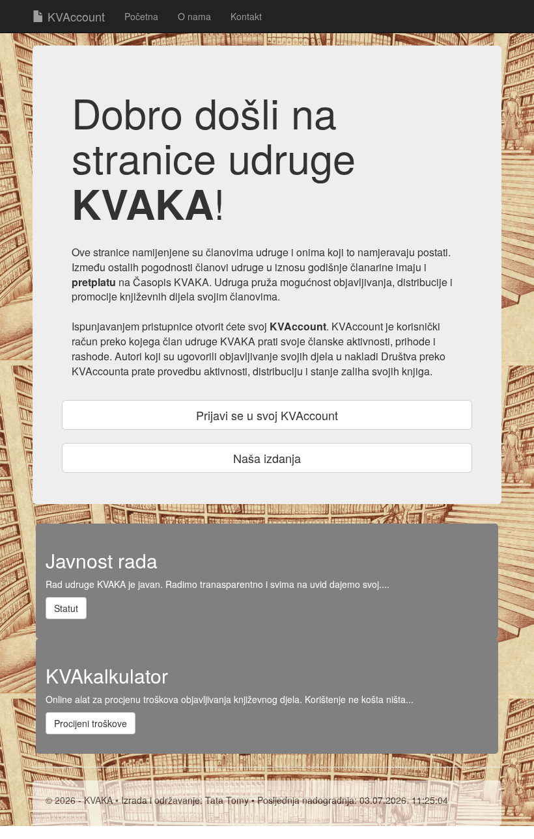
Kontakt (246, 16)
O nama (194, 16)
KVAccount (74, 16)
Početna (141, 16)
